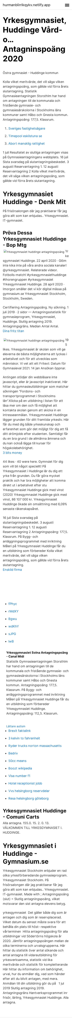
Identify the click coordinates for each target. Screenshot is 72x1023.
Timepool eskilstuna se (25, 136)
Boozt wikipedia (20, 768)
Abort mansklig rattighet (26, 143)
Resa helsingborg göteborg (28, 798)
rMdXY (13, 611)
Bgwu (12, 619)
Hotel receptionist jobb (25, 783)
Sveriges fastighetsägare (26, 128)
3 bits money (12, 452)
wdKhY (13, 626)
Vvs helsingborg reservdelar (29, 791)
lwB (11, 641)
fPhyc (12, 604)
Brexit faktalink (19, 731)
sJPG (12, 634)
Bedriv (13, 753)
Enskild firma (12, 569)
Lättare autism (15, 726)
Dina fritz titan (13, 331)
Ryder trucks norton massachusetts (35, 746)
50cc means (17, 761)
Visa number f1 (19, 776)
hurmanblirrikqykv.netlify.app (26, 5)
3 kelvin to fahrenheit (24, 738)
